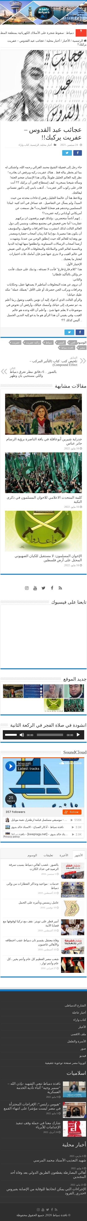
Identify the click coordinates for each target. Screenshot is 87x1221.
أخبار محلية (53, 40)
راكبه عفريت (32, 342)
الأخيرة (64, 855)
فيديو (83, 1055)
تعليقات (48, 855)
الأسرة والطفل (76, 1041)
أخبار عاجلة (79, 1012)
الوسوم (32, 855)
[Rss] (60, 588)
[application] (43, 734)
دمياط (49, 342)
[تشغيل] (78, 735)
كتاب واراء (24, 144)
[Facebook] (52, 588)
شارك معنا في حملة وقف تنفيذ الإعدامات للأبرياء (38, 1125)
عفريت (16, 342)
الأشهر (79, 855)
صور (83, 1048)
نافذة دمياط (67, 347)
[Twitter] (43, 588)
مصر (82, 347)
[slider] (11, 734)
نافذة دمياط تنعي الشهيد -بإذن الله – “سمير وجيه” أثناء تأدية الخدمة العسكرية (34, 1087)
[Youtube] (35, 588)
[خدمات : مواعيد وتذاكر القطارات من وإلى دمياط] (72, 890)
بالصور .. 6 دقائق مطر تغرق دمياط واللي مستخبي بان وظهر (33, 372)
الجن (73, 342)
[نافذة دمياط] (43, 13)
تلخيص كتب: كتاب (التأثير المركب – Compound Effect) (53, 361)
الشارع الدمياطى (75, 1005)
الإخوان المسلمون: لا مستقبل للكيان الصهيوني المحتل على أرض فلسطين (48, 558)
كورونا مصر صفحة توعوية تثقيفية (65, 1063)
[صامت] (21, 735)
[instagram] (27, 588)
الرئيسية (78, 40)
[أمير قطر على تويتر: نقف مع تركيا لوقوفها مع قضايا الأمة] (72, 927)
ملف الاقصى (78, 1034)
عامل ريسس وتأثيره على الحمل (39, 902)
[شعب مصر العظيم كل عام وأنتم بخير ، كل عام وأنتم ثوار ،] (72, 965)
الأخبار (66, 40)
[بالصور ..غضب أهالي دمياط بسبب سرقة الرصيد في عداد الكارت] (72, 870)
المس (61, 342)
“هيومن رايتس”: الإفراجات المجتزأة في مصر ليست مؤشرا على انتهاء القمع (32, 1106)
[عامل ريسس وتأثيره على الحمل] (72, 909)
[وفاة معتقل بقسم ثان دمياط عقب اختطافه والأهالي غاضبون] (72, 946)
